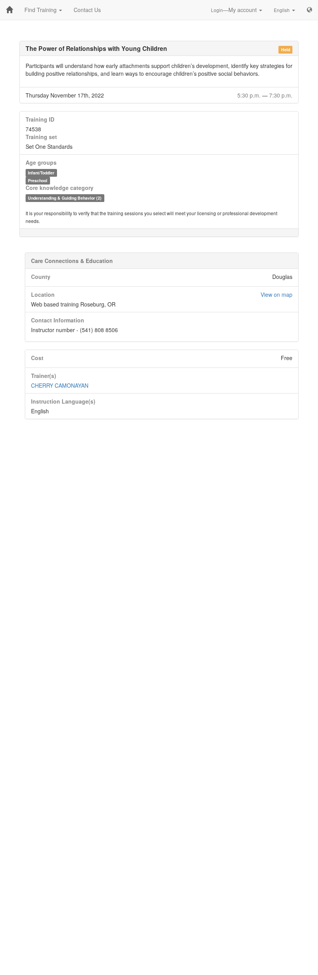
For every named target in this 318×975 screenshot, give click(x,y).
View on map (276, 294)
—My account (234, 10)
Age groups (41, 162)
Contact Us (87, 10)
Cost (37, 358)
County (40, 276)
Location (43, 294)
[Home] (9, 9)
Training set (41, 137)
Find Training (41, 10)
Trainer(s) (43, 376)
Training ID (40, 119)
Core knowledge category (59, 188)
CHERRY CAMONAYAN (59, 385)
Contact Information (57, 320)
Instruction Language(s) (63, 401)
